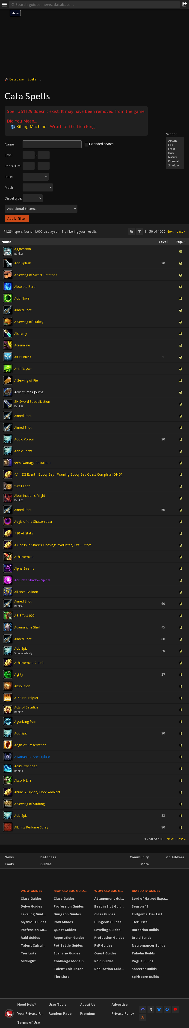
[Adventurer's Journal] (7, 392)
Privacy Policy (123, 1013)
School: (171, 134)
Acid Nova (22, 298)
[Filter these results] (139, 231)
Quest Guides (65, 930)
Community (139, 857)
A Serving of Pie (26, 380)
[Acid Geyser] (7, 368)
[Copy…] (131, 231)
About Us (87, 1004)
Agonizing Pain (25, 721)
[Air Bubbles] (7, 356)
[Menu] (4, 4)
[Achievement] (7, 556)
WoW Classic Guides (110, 890)
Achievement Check (29, 662)
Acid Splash (22, 263)
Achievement (24, 556)
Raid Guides (30, 937)
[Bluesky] (159, 1009)
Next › (170, 231)
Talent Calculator (34, 945)
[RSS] (142, 1017)
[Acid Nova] (7, 298)
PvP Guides (103, 945)
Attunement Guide (109, 898)
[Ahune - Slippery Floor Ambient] (7, 792)
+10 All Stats (23, 533)
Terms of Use (28, 1022)
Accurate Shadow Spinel (32, 580)
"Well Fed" (22, 486)
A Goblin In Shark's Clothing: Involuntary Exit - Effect (52, 545)
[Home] (9, 1017)
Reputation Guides (69, 937)
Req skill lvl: (13, 166)
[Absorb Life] (7, 780)
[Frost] (175, 149)
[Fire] (175, 145)
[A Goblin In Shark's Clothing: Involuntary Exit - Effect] (7, 544)
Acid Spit (20, 648)
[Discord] (142, 1009)
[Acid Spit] (7, 650)
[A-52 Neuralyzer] (7, 697)
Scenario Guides (67, 953)
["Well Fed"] (7, 486)
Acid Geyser (23, 368)
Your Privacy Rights (31, 1013)
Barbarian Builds (145, 930)
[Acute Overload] (7, 768)
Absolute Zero (24, 286)
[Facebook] (167, 1009)
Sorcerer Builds (144, 969)
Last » (181, 231)
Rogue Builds (142, 961)
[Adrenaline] (7, 345)
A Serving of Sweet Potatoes (35, 275)
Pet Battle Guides (68, 945)
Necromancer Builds (148, 945)
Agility (18, 674)
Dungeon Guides (67, 914)
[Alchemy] (7, 333)
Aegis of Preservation (30, 745)
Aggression (22, 249)
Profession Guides (34, 930)
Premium (87, 1013)
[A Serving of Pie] (7, 380)
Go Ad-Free (175, 857)
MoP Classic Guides (71, 890)
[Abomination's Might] (7, 498)
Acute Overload (25, 766)
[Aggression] (7, 251)
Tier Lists (28, 953)
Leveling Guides (34, 914)
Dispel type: (13, 198)
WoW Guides (31, 890)
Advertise (120, 1004)
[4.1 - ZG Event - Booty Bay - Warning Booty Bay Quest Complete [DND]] (7, 474)
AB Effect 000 (24, 615)
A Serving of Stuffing (29, 804)
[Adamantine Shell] (7, 627)
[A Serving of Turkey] (7, 321)
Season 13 (140, 906)
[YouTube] (175, 1009)
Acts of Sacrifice (26, 707)
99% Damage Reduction (32, 462)
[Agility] (7, 674)
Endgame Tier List (147, 914)
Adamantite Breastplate (32, 756)
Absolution (22, 686)
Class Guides (31, 898)
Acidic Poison (24, 439)
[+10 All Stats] (7, 533)
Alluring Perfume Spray (31, 827)
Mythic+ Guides (33, 922)
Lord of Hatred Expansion (150, 898)
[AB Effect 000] (7, 615)
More (144, 864)
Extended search (101, 144)
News (9, 857)
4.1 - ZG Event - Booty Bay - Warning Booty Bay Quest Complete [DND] (68, 474)
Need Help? (26, 1004)
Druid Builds (141, 937)
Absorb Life (22, 780)
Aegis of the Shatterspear (33, 521)
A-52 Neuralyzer (26, 698)
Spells (32, 79)
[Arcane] (175, 141)
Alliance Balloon (26, 592)
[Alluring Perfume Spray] (7, 827)
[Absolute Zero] (7, 286)
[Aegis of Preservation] (7, 744)
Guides (46, 864)
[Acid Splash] (7, 263)
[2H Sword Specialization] (7, 404)
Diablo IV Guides (146, 890)
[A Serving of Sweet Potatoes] (7, 274)
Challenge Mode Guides (71, 961)
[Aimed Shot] (7, 310)
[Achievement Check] (7, 662)
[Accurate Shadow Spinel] (7, 580)
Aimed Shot (23, 310)
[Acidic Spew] (7, 450)
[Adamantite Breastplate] (7, 756)
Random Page (60, 1013)
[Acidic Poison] (7, 439)
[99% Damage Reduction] (7, 462)
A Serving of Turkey (28, 322)
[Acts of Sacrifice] (7, 709)
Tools (9, 864)
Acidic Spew (23, 451)
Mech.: (9, 187)
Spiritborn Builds (145, 976)
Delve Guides (31, 906)
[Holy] (175, 153)
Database (16, 79)
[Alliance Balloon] (7, 591)
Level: (9, 155)
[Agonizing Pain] (7, 721)
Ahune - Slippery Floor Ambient (37, 792)
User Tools (57, 1004)
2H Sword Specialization (32, 401)
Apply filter (16, 218)
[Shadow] (175, 165)
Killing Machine (31, 126)
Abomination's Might (29, 495)
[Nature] (175, 157)
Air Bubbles (22, 357)
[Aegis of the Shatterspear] (7, 521)
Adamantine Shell (27, 627)
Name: (10, 144)
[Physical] (175, 161)
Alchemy (20, 333)
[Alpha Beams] (7, 568)
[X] (151, 1009)
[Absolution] (7, 686)
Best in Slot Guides (109, 906)
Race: (9, 176)
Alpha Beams (24, 568)
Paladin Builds (143, 953)
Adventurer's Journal (29, 392)
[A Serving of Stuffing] (7, 803)
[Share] (184, 4)
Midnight (28, 961)
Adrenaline (22, 345)
